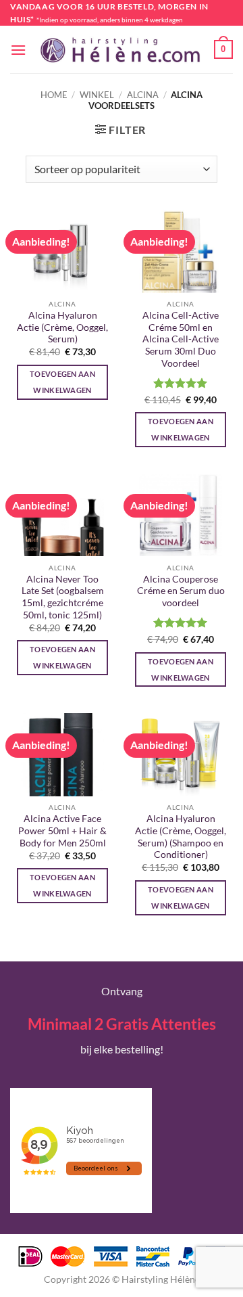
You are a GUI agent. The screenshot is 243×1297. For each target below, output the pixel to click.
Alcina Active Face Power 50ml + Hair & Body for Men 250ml (62, 830)
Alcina (143, 94)
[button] (18, 49)
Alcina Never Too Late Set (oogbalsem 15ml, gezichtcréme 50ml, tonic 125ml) (63, 597)
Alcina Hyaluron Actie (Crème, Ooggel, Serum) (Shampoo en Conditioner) (180, 836)
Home (54, 94)
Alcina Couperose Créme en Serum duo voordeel (181, 591)
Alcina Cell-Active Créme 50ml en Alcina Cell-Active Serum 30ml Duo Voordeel (180, 339)
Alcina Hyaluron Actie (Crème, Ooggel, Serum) (62, 327)
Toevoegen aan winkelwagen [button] (62, 381)
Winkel (97, 94)
